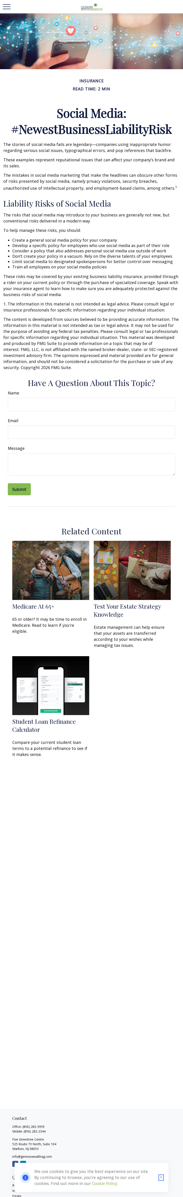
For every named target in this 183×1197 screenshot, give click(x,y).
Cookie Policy (104, 1183)
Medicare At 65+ (33, 606)
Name (13, 393)
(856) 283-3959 (33, 1126)
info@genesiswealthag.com (32, 1156)
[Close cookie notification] (161, 1177)
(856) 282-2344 (35, 1131)
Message (16, 448)
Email (13, 420)
